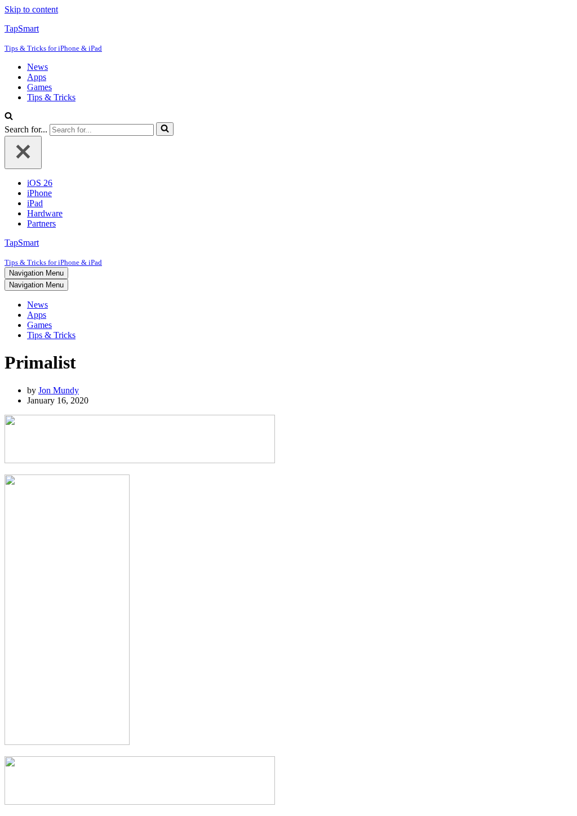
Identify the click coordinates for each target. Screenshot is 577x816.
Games (39, 87)
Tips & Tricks (51, 97)
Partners (41, 223)
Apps (36, 77)
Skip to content (31, 9)
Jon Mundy (58, 390)
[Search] (9, 117)
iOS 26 (39, 183)
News (37, 67)
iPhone (39, 193)
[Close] (23, 152)
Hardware (45, 213)
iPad (35, 203)
